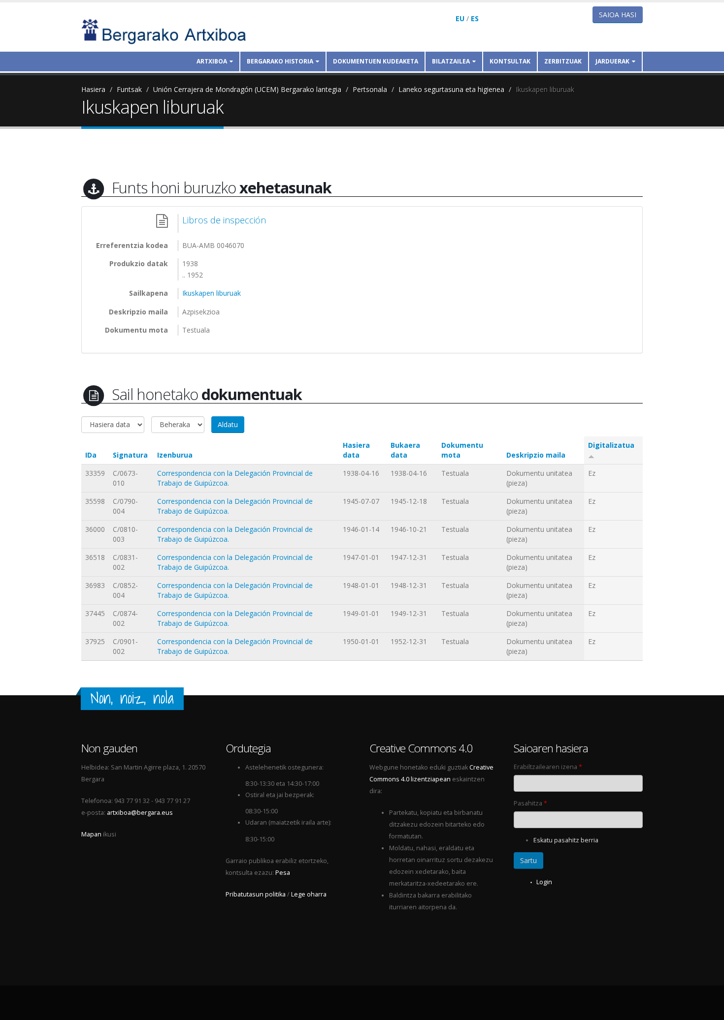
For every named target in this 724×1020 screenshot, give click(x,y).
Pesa (282, 872)
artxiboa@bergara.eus (140, 812)
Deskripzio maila (535, 455)
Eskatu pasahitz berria (565, 840)
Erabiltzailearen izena (548, 767)
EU (460, 18)
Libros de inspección (224, 220)
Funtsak (129, 89)
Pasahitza (530, 803)
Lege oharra (309, 894)
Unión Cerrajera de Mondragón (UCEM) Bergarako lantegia (247, 89)
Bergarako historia (280, 61)
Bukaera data (405, 450)
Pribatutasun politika (256, 894)
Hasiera (93, 89)
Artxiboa (212, 61)
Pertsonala (370, 89)
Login (544, 882)
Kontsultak (510, 61)
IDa (91, 455)
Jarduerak (612, 61)
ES (475, 18)
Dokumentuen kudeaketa (375, 61)
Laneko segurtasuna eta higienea (451, 89)
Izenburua (175, 455)
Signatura (130, 455)
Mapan (91, 834)
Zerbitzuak (563, 61)
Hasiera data (356, 450)
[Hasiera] (170, 30)
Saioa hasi (617, 14)
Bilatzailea (451, 61)
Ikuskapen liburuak (545, 89)
